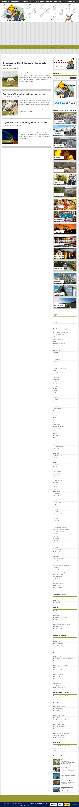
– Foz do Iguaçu (57, 549)
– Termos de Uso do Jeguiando (60, 336)
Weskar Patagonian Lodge (59, 687)
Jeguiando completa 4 (67, 787)
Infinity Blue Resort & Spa (59, 726)
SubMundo (55, 645)
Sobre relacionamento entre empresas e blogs (63, 589)
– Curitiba (55, 547)
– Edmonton (56, 372)
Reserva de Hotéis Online (59, 748)
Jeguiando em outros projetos (10, 1)
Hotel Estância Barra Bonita (59, 724)
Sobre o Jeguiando (11, 47)
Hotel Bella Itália (57, 619)
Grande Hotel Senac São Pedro (60, 617)
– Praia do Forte (57, 448)
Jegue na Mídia (56, 569)
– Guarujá (55, 522)
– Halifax (55, 386)
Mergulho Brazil (56, 641)
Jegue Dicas (48, 1)
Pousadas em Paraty (58, 678)
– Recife (55, 460)
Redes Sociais (63, 47)
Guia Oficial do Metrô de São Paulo (61, 745)
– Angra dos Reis (57, 493)
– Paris (55, 415)
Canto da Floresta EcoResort (59, 715)
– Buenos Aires (56, 359)
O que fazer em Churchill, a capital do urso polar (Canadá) (24, 64)
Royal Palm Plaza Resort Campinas (61, 733)
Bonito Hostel (56, 600)
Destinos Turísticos (25, 47)
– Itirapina (55, 525)
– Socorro (55, 536)
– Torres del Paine (57, 408)
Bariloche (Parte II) (66, 767)
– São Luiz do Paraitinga (58, 531)
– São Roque (56, 538)
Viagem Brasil (56, 648)
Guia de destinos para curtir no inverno (62, 565)
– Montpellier (56, 413)
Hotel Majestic (56, 626)
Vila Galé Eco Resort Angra (59, 737)
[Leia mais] (30, 81)
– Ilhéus (55, 439)
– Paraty (55, 500)
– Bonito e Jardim (57, 428)
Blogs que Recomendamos (59, 343)
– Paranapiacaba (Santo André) (60, 527)
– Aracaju (55, 464)
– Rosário (55, 363)
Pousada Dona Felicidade (59, 669)
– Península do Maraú (58, 446)
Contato (71, 47)
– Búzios (55, 498)
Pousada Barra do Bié (58, 660)
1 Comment (7, 84)
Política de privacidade (58, 583)
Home (3, 47)
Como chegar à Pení (66, 780)
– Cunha (55, 516)
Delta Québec (56, 615)
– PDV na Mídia (56, 578)
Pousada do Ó (56, 667)
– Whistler (55, 381)
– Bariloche (55, 357)
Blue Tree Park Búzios (58, 708)
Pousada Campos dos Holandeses (61, 665)
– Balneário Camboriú (58, 558)
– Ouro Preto (56, 478)
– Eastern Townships (58, 395)
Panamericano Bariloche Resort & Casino (62, 728)
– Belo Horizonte (57, 471)
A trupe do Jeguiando (58, 339)
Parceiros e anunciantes (58, 581)
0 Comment (7, 141)
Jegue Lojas (53, 47)
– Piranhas (55, 435)
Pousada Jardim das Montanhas (60, 672)
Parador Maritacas (57, 731)
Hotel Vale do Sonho (57, 628)
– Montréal (55, 397)
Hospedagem (36, 47)
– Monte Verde (56, 475)
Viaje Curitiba (56, 750)
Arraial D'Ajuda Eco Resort (59, 706)
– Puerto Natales (57, 404)
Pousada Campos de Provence (60, 663)
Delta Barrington (57, 610)
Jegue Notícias (57, 1)
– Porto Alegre (56, 554)
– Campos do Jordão (58, 513)
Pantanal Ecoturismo (58, 643)
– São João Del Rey (57, 486)
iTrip (54, 639)
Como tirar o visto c (66, 759)
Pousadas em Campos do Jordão (60, 695)
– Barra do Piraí (56, 495)
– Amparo (55, 509)
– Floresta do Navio (57, 455)
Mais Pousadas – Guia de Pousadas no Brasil (63, 658)
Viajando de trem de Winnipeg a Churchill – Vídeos (25, 122)
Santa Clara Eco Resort (58, 735)
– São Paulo (56, 534)
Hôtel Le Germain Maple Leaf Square (61, 624)
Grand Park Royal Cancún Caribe (60, 719)
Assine (75, 1)
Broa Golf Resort (57, 710)
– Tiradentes (56, 489)
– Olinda (55, 457)
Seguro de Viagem (57, 587)
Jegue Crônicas (40, 1)
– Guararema (56, 520)
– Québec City (56, 399)
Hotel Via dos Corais (58, 631)
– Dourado (55, 518)
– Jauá (54, 444)
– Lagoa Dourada (57, 473)
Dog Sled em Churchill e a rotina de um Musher (24, 94)
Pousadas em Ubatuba (58, 681)
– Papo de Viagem (57, 576)
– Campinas (56, 511)
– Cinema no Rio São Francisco (60, 332)
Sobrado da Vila (56, 683)
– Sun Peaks (56, 377)
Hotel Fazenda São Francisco (60, 622)
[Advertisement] (39, 33)
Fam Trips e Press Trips (58, 563)
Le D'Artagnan (56, 602)
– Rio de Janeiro (57, 502)
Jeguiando (10, 12)
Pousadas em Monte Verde (59, 698)
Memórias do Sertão (66, 774)
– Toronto (55, 390)
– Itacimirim (56, 442)
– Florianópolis (56, 560)
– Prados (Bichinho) (57, 480)
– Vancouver (56, 379)
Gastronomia (45, 47)
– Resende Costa (57, 482)
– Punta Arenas (56, 406)
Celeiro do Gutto (57, 656)
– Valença (55, 504)
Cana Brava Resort (57, 713)
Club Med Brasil (56, 717)
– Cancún (55, 419)
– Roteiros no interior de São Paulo (61, 529)
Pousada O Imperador (58, 674)
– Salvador (55, 451)
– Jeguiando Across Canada (59, 368)
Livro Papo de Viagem (27, 1)
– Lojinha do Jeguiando (58, 334)
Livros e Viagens (67, 1)
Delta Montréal (56, 613)
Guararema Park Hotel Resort (60, 722)
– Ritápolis (55, 484)
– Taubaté (55, 540)
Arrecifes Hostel (57, 598)
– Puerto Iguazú (56, 361)
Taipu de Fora (56, 685)
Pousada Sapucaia (57, 676)
